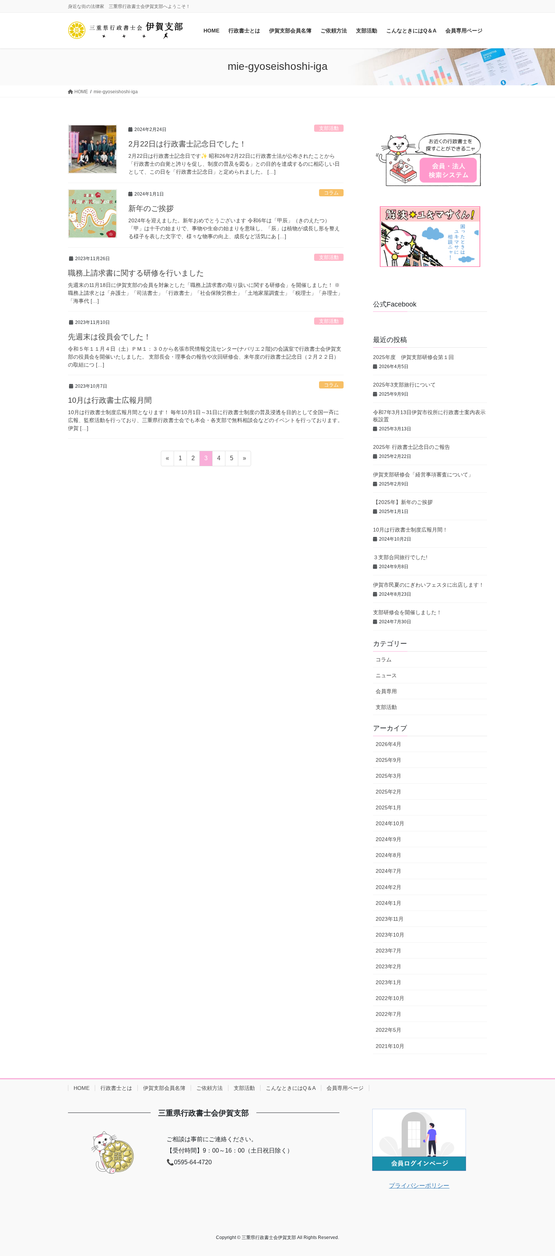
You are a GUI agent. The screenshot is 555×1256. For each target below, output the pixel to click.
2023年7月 (388, 951)
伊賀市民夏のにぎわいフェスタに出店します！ (428, 585)
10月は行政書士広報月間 (110, 400)
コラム (331, 193)
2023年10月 (390, 935)
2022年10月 (390, 998)
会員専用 (386, 691)
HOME (81, 1088)
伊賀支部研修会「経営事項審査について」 (423, 475)
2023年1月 (388, 982)
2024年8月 (388, 855)
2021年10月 (390, 1046)
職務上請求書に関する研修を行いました (136, 273)
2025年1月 (388, 807)
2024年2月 (388, 887)
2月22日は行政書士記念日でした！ (187, 144)
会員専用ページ (345, 1088)
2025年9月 (388, 760)
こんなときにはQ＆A (291, 1088)
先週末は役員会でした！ (109, 337)
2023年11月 (390, 919)
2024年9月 (388, 839)
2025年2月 (388, 792)
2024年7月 (388, 871)
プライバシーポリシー (419, 1185)
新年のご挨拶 (151, 208)
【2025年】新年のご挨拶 (403, 502)
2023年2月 (388, 966)
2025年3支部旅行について (404, 385)
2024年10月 (390, 823)
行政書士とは (116, 1088)
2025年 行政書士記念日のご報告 (411, 447)
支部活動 (329, 128)
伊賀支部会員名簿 (164, 1088)
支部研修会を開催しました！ (407, 612)
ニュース (386, 675)
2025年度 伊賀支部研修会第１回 (413, 357)
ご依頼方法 (209, 1088)
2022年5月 (388, 1030)
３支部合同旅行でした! (400, 557)
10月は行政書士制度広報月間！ (410, 530)
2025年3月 (388, 776)
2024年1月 (388, 903)
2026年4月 (388, 744)
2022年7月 (388, 1014)
